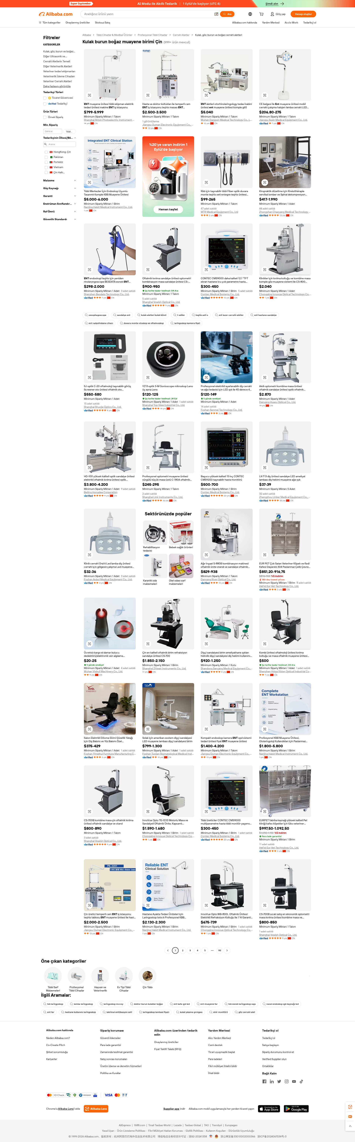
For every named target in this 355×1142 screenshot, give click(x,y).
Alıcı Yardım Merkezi (219, 1038)
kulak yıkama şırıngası (191, 1012)
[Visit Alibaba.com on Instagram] (286, 1081)
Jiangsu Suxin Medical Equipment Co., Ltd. (283, 119)
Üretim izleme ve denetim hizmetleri (120, 1066)
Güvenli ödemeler (110, 1038)
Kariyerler (51, 1059)
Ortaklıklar (268, 1066)
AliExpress (125, 1125)
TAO (206, 1125)
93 (219, 950)
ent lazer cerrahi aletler (231, 315)
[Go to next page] (227, 950)
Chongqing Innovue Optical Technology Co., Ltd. (285, 294)
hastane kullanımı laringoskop (80, 1012)
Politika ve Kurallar (110, 1073)
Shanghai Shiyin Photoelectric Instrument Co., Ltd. (110, 119)
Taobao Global (193, 1125)
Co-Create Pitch (55, 1045)
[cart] (262, 14)
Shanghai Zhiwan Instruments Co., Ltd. (164, 668)
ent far (50, 1012)
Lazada (178, 1125)
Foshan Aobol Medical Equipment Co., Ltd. (108, 579)
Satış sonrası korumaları (113, 1059)
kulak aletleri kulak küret (153, 315)
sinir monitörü (220, 1012)
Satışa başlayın (270, 1045)
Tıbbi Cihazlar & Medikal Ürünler (114, 34)
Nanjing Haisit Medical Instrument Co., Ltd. (108, 207)
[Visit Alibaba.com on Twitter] (279, 1081)
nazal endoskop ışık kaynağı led (282, 1004)
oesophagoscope (97, 315)
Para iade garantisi (110, 1045)
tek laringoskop (55, 1004)
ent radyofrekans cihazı (101, 323)
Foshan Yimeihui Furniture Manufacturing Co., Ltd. (110, 753)
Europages (231, 1125)
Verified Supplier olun (274, 1059)
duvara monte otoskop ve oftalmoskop (144, 323)
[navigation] (59, 493)
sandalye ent (123, 315)
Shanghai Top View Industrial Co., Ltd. (163, 405)
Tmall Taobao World (159, 1125)
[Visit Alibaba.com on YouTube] (294, 1081)
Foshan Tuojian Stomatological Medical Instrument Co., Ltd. (168, 753)
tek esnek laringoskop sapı (242, 1004)
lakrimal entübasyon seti (119, 1012)
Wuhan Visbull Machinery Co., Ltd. (103, 671)
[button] (216, 14)
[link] (350, 1107)
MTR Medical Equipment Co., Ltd (219, 211)
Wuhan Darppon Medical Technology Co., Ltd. (227, 119)
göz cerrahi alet (247, 1012)
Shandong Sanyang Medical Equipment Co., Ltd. (227, 668)
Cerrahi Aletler (181, 34)
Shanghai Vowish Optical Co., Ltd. (161, 302)
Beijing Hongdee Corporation (100, 492)
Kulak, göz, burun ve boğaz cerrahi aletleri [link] (218, 34)
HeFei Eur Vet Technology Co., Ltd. (279, 586)
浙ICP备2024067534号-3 (271, 1136)
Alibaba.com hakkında (59, 1030)
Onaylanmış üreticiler (166, 1042)
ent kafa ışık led (182, 1004)
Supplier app (171, 1108)
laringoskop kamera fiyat (187, 323)
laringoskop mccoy (113, 1004)
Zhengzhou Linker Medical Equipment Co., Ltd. (285, 497)
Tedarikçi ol (268, 1038)
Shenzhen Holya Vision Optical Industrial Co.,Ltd (285, 671)
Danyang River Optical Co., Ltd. (218, 579)
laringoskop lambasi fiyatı (156, 1012)
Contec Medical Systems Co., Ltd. (220, 294)
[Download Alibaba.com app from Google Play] (296, 1108)
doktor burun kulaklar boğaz (148, 1004)
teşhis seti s (202, 315)
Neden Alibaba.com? (58, 1038)
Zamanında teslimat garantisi (116, 1052)
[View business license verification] (211, 1136)
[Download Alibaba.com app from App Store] (269, 1108)
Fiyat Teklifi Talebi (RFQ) (167, 1049)
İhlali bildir (213, 1073)
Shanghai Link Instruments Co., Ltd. (162, 497)
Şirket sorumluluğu (57, 1052)
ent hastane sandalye (265, 315)
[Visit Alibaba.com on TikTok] (301, 1081)
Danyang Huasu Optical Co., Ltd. (277, 402)
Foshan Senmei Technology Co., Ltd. (221, 409)
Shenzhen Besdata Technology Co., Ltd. (106, 294)
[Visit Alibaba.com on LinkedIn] (272, 1081)
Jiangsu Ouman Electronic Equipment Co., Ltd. (168, 124)
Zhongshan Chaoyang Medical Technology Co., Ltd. (285, 211)
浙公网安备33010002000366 (238, 1136)
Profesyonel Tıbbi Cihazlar (152, 34)
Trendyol (217, 1125)
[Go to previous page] (168, 950)
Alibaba (86, 34)
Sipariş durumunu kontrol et (278, 1052)
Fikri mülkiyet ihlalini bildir (222, 1066)
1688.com (139, 1125)
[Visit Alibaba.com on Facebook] (264, 1081)
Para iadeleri (215, 1059)
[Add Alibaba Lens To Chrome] (96, 1108)
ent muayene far (209, 1004)
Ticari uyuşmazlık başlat (221, 1052)
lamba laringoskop (83, 1004)
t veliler (181, 315)
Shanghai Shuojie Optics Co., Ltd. (102, 406)
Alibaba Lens (66, 1108)
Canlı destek (215, 1045)
